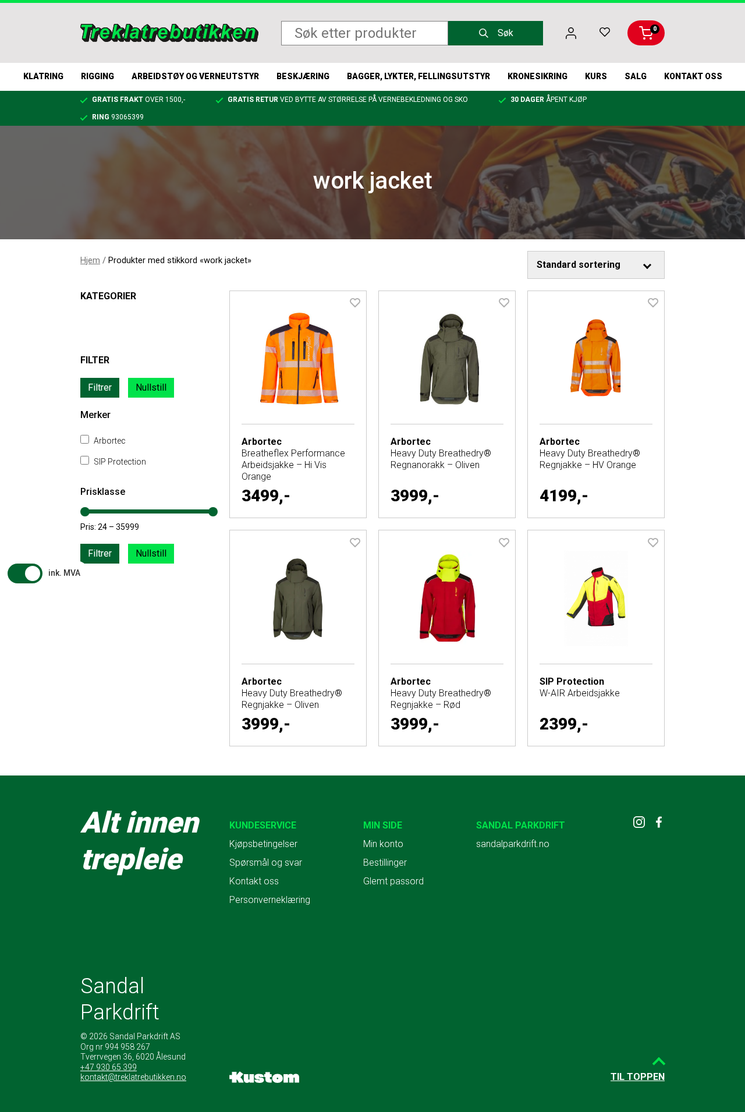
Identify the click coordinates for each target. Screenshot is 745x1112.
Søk (505, 32)
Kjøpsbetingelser (263, 843)
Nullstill (151, 387)
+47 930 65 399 (108, 1067)
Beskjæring (302, 76)
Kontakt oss (693, 76)
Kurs (596, 76)
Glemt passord (393, 881)
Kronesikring (537, 76)
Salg (636, 76)
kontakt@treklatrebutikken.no (133, 1077)
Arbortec (109, 440)
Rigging (97, 76)
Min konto (383, 843)
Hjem (90, 260)
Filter (94, 360)
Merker (95, 414)
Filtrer (100, 387)
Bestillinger (385, 862)
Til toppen (638, 1076)
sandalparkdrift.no (512, 843)
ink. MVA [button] (64, 573)
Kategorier (108, 296)
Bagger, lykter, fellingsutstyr (418, 76)
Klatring (43, 76)
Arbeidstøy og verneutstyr (195, 76)
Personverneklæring (269, 899)
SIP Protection (119, 461)
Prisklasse (102, 491)
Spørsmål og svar (265, 862)
